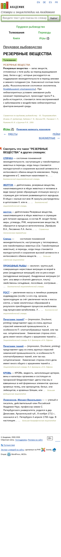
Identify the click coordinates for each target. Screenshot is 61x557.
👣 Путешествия (8, 445)
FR (56, 2)
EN (38, 2)
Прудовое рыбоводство (30, 26)
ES (50, 2)
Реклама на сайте (35, 440)
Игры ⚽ (44, 38)
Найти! (53, 18)
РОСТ (6, 292)
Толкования (16, 32)
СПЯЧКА (8, 158)
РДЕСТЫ (12, 134)
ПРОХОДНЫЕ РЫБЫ (15, 265)
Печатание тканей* (13, 319)
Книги (16, 38)
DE (44, 2)
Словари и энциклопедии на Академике (28, 12)
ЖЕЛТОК (8, 185)
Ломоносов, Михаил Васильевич (22, 399)
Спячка (7, 238)
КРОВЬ (7, 373)
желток (7, 212)
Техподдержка (21, 440)
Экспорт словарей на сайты (12, 450)
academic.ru (12, 5)
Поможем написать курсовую (33, 129)
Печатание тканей (13, 346)
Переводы (44, 32)
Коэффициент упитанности (19, 89)
